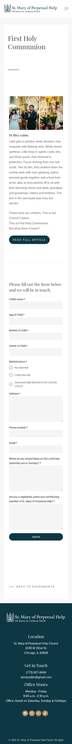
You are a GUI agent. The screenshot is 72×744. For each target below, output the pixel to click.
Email (13, 443)
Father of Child (18, 345)
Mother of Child (18, 330)
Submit (36, 536)
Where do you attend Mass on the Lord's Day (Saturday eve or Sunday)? (34, 461)
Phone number (18, 427)
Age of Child (16, 314)
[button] (67, 9)
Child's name (17, 299)
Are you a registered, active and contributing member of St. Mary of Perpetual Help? (34, 499)
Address (14, 393)
